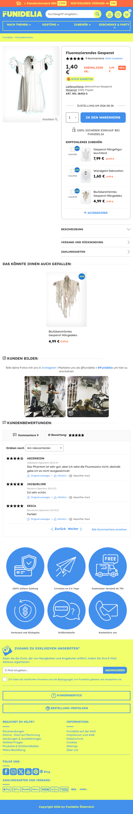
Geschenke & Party (114, 24)
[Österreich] (6, 772)
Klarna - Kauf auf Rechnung (21, 735)
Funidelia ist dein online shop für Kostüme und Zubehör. (22, 14)
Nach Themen (17, 24)
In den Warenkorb (103, 117)
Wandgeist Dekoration (108, 170)
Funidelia (8, 37)
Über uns (72, 750)
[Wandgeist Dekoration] (86, 176)
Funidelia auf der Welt (81, 731)
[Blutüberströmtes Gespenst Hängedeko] (86, 197)
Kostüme (49, 24)
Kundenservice (69, 695)
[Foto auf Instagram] (45, 396)
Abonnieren (115, 670)
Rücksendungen (13, 731)
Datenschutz (74, 738)
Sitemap (72, 746)
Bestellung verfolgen (69, 708)
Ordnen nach (15, 448)
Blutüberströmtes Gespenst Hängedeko (108, 193)
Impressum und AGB (80, 735)
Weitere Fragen (13, 742)
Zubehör (81, 24)
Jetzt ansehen (114, 58)
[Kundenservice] (118, 14)
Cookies (71, 742)
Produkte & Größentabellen (21, 746)
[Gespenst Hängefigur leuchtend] (86, 155)
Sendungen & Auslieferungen (22, 738)
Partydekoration (24, 37)
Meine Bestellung (14, 750)
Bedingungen (65, 679)
